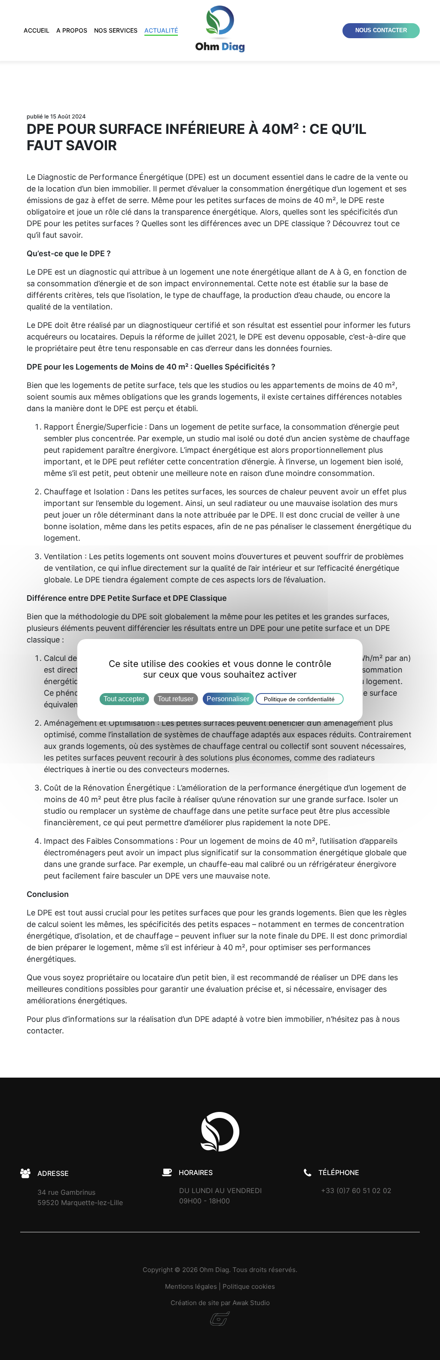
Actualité (161, 30)
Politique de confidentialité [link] (299, 698)
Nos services (116, 30)
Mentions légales (191, 1286)
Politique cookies (249, 1286)
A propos (71, 30)
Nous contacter (381, 30)
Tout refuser (175, 698)
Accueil (36, 30)
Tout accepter (124, 698)
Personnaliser (228, 698)
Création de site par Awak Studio (220, 1303)
